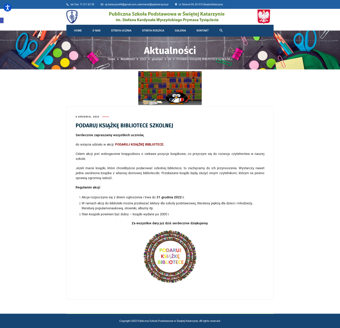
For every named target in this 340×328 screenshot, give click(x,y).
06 (169, 59)
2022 (143, 59)
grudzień (157, 59)
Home (111, 59)
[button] (2, 20)
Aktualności (128, 59)
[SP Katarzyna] (168, 16)
